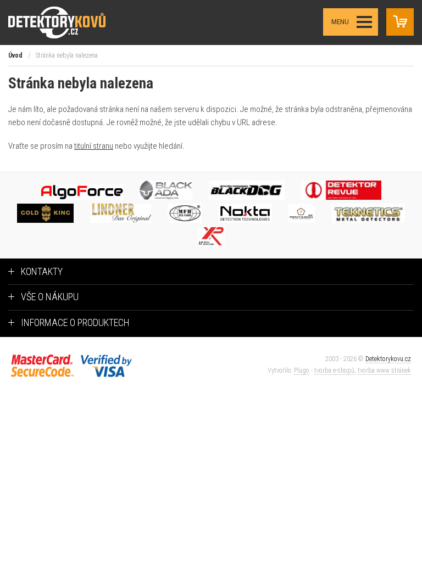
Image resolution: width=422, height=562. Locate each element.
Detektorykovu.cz (388, 359)
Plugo (301, 370)
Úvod (15, 55)
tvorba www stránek (384, 370)
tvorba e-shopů (334, 370)
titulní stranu (93, 146)
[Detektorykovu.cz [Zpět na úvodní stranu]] (67, 22)
